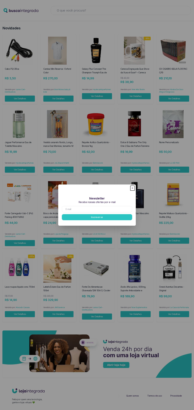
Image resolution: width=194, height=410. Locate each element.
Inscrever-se (97, 217)
